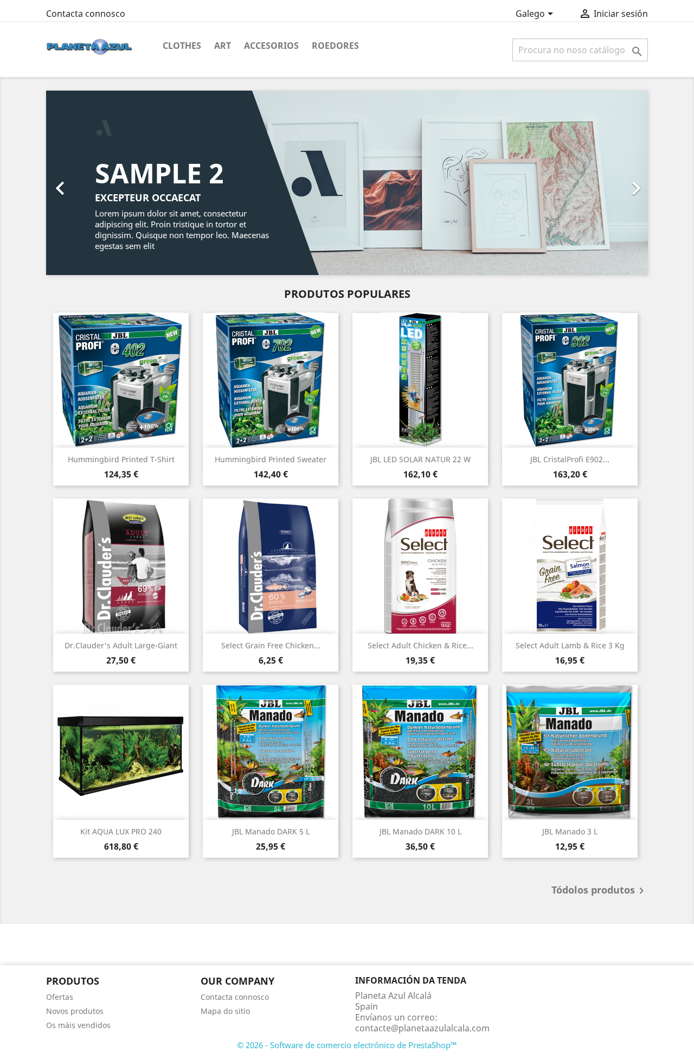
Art (222, 46)
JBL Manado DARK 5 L (271, 831)
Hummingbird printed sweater (270, 459)
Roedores (335, 46)
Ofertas (59, 997)
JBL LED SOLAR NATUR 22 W (420, 459)
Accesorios (271, 46)
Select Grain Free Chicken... (270, 645)
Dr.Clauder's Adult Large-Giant (121, 645)
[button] (91, 183)
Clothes (182, 46)
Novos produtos (75, 1011)
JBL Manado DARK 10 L (420, 831)
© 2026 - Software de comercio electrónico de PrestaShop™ (347, 1044)
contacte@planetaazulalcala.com (422, 1028)
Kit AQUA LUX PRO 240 (121, 831)
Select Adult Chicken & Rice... (420, 645)
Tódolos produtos (599, 890)
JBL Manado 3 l (569, 831)
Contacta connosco (85, 14)
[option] (347, 183)
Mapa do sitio (225, 1011)
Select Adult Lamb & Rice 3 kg (570, 645)
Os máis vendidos (78, 1025)
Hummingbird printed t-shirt (121, 459)
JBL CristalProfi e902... (569, 459)
